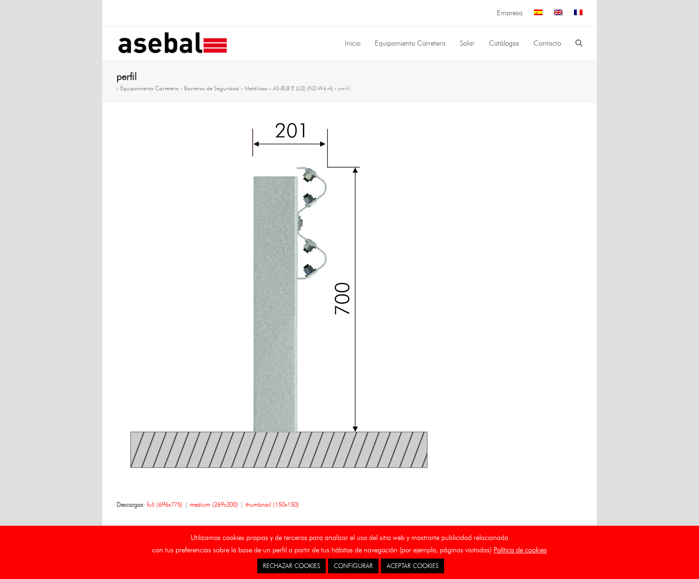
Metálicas (256, 88)
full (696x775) (165, 504)
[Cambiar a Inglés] (558, 13)
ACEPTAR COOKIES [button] (412, 565)
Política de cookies (520, 550)
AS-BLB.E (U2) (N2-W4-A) (303, 88)
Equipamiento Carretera (149, 88)
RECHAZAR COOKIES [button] (291, 565)
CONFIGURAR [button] (353, 565)
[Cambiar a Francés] (578, 13)
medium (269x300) (214, 504)
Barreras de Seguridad (211, 88)
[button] (579, 43)
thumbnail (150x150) (272, 504)
